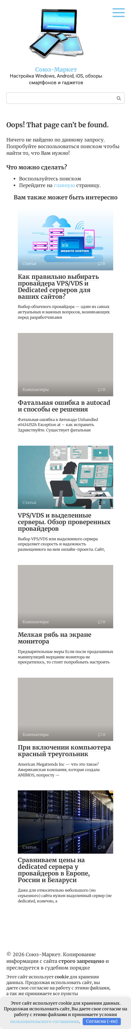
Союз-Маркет (56, 69)
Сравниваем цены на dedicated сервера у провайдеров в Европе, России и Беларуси (54, 870)
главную (64, 185)
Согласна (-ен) (102, 1021)
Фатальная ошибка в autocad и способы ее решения (64, 406)
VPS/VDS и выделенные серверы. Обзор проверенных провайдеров (64, 521)
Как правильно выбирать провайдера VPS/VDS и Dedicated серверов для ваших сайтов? (58, 286)
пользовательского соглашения (44, 1021)
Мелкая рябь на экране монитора (54, 638)
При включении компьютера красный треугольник (64, 751)
